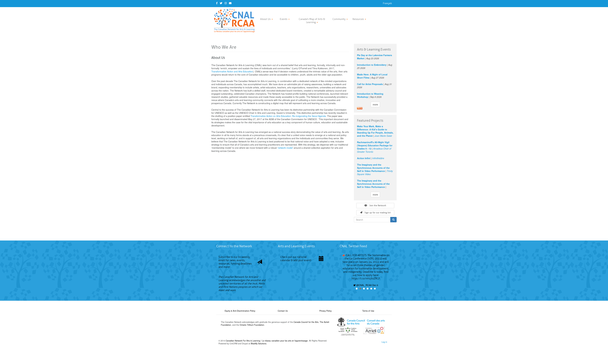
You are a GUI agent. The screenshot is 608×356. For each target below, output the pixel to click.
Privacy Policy (325, 310)
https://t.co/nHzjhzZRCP (366, 278)
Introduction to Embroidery (371, 64)
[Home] (235, 20)
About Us (265, 19)
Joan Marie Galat (383, 135)
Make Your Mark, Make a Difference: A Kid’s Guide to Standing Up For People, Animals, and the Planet (375, 131)
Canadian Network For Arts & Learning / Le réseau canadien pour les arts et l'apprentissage (267, 340)
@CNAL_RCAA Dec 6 (367, 285)
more (375, 104)
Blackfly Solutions (258, 343)
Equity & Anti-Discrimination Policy (240, 310)
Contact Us (283, 310)
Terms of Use (368, 310)
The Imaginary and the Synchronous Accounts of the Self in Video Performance (373, 168)
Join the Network (377, 205)
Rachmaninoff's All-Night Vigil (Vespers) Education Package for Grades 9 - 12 (374, 145)
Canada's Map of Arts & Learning (312, 21)
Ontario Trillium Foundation (252, 324)
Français (387, 3)
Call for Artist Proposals (370, 84)
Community (339, 19)
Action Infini (363, 158)
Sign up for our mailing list (377, 212)
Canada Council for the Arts (306, 322)
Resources (358, 19)
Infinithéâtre (378, 158)
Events (284, 19)
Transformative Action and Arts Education (232, 71)
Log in (384, 342)
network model (285, 147)
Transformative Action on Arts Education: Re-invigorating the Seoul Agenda (288, 116)
